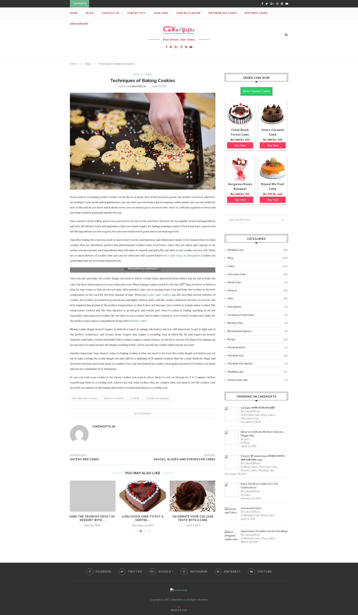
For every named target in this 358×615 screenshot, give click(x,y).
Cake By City (136, 13)
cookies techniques (157, 398)
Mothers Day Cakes (222, 13)
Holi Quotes (257, 306)
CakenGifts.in (138, 86)
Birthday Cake (257, 250)
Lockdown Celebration (257, 315)
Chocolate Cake (257, 274)
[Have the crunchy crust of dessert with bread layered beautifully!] (92, 496)
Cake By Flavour (188, 13)
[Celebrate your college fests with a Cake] (193, 496)
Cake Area (161, 13)
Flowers (257, 290)
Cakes (148, 74)
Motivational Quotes (257, 331)
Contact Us (110, 13)
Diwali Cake (257, 282)
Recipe (257, 339)
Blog (90, 13)
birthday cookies (114, 398)
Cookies (134, 398)
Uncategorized (257, 347)
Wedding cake (257, 371)
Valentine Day (257, 355)
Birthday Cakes (256, 13)
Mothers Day (257, 323)
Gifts (257, 298)
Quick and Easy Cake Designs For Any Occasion (124, 4)
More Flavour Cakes (256, 91)
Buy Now (240, 145)
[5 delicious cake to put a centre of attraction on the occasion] (142, 496)
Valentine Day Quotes (257, 363)
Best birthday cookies (85, 398)
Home (74, 13)
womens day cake (257, 380)
